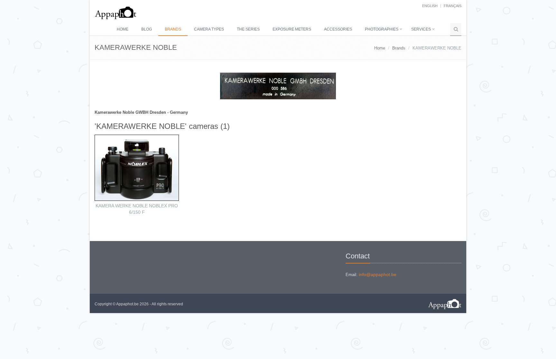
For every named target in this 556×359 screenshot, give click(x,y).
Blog (146, 29)
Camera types (209, 29)
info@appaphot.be (377, 274)
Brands (173, 29)
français (452, 6)
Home (122, 29)
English (430, 6)
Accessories (338, 29)
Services (421, 29)
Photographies (381, 29)
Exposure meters (292, 29)
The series (248, 29)
